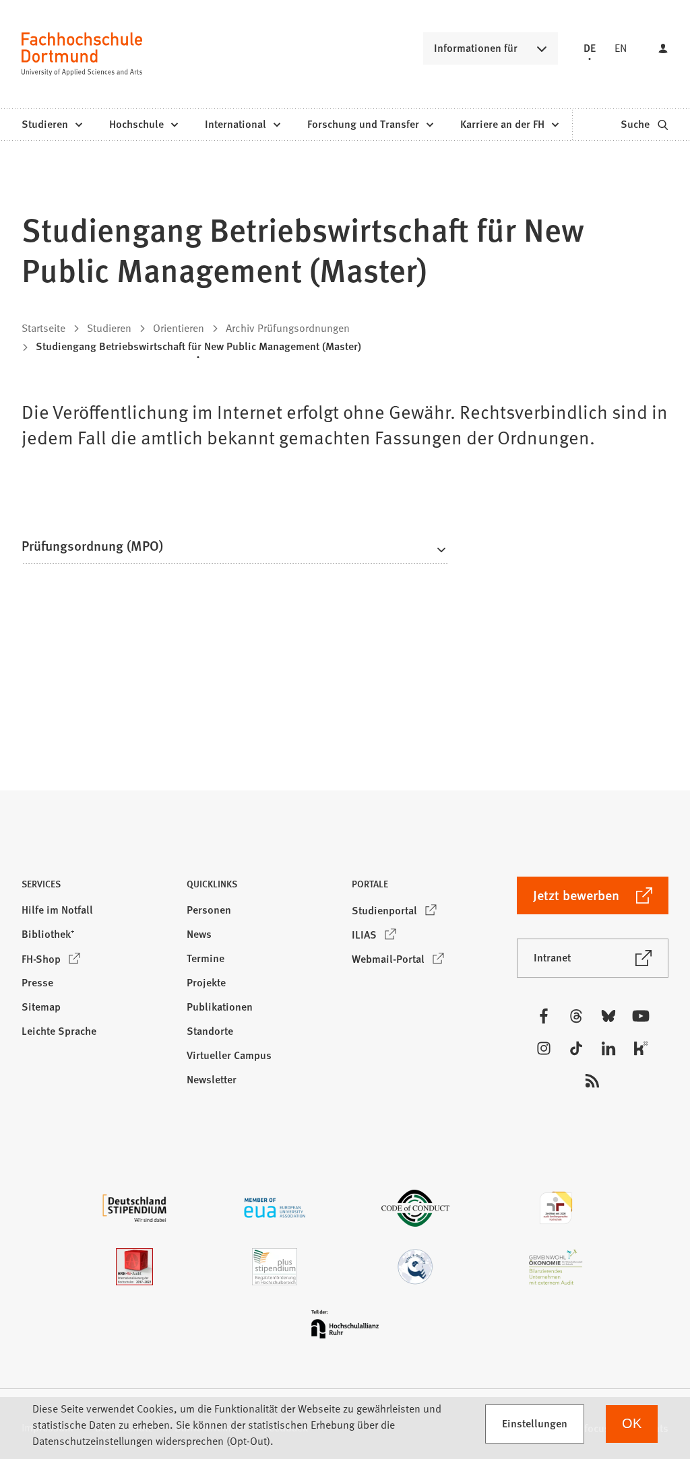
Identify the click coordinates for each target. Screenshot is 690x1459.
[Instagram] (544, 1048)
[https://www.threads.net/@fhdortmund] (576, 1016)
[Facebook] (544, 1016)
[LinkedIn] (608, 1048)
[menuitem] (52, 124)
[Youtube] (641, 1016)
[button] (235, 550)
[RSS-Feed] (592, 1080)
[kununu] (641, 1048)
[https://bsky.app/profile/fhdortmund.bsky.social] (608, 1016)
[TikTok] (576, 1048)
